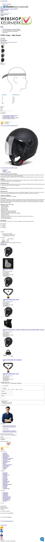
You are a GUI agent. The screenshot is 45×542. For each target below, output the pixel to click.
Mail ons (9, 425)
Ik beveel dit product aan (7, 403)
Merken (4, 463)
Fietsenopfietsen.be (6, 499)
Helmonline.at (5, 495)
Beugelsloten (5, 472)
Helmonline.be (5, 493)
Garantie (4, 468)
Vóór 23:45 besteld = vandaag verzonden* (11, 117)
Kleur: (1, 62)
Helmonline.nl (5, 492)
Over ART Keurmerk (7, 459)
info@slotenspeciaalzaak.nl (8, 521)
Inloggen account (3, 525)
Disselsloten (5, 480)
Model (1, 26)
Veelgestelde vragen (6, 461)
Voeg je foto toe (4, 401)
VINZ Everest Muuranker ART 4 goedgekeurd (12, 359)
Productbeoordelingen (7, 171)
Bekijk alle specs (3, 243)
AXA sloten (5, 476)
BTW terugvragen (6, 456)
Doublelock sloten (6, 481)
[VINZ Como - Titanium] (2, 57)
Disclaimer (5, 467)
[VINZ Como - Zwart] (2, 61)
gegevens (13, 434)
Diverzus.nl (5, 500)
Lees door (2, 231)
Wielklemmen (5, 485)
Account (2, 27)
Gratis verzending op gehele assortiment (10, 115)
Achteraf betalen (6, 455)
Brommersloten (5, 482)
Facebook (9, 430)
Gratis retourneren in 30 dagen (8, 116)
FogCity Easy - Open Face (8, 269)
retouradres (10, 517)
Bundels (4, 170)
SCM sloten (5, 486)
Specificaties (5, 169)
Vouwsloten (5, 478)
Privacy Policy (5, 466)
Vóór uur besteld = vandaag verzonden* (9, 8)
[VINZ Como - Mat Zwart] (2, 52)
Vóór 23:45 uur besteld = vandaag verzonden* (11, 29)
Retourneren (5, 454)
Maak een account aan (7, 4)
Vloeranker (5, 487)
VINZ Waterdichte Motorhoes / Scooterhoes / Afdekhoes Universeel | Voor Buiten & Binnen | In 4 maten (23, 329)
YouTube (10, 431)
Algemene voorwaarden (7, 464)
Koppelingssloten (6, 474)
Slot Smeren (5, 460)
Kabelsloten (5, 473)
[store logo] (15, 7)
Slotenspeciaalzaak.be (7, 497)
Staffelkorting (5, 457)
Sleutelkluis (5, 483)
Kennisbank (5, 462)
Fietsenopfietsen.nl (6, 498)
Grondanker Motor (6, 488)
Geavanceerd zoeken (4, 14)
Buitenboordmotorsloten (7, 484)
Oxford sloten (5, 479)
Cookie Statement (6, 465)
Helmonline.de (5, 494)
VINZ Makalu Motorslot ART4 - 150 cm (11, 299)
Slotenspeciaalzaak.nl (7, 496)
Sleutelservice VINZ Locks (8, 458)
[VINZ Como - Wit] (2, 48)
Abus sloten (5, 475)
